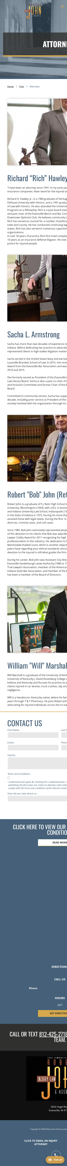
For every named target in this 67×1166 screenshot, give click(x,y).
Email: (10, 742)
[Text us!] (55, 1160)
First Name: (13, 729)
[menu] (62, 6)
